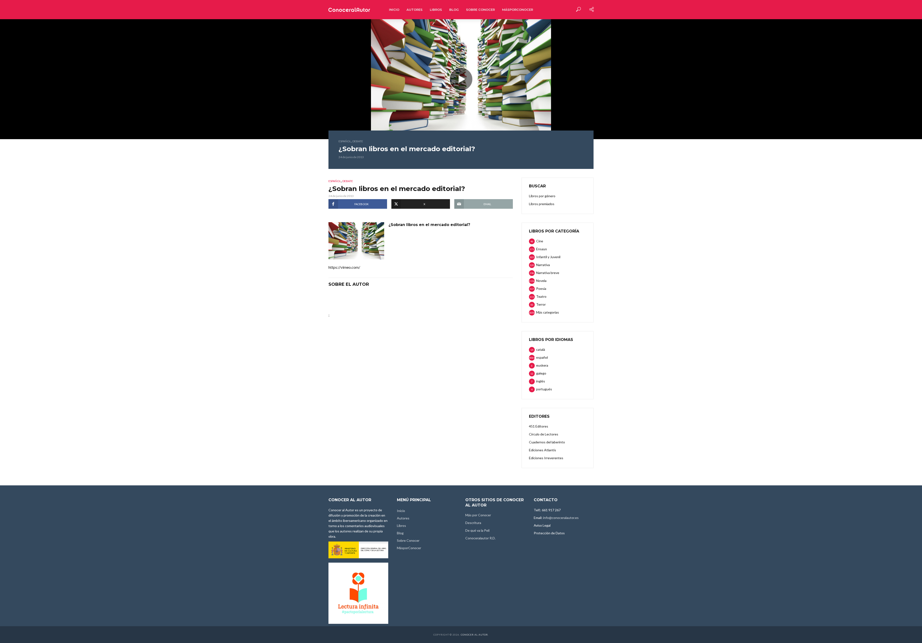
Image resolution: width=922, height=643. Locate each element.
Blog (454, 10)
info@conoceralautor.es (561, 518)
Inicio (394, 10)
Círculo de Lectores (543, 434)
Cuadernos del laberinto (547, 442)
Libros (436, 10)
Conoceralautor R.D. (480, 538)
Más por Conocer (478, 515)
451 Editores (538, 426)
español (345, 141)
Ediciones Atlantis (542, 450)
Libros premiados (541, 204)
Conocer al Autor (474, 634)
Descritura (473, 523)
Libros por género (542, 196)
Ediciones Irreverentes (546, 458)
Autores (414, 10)
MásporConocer (517, 10)
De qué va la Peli (477, 530)
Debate (357, 141)
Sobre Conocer (480, 10)
